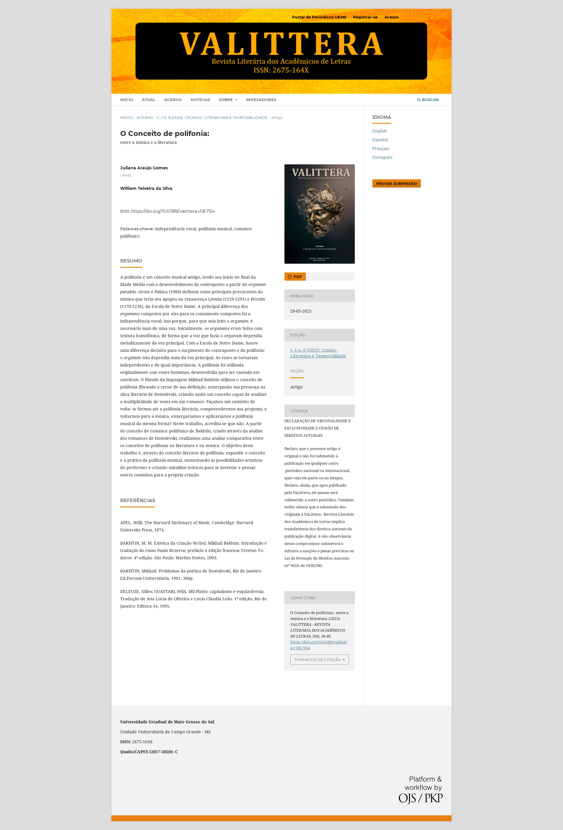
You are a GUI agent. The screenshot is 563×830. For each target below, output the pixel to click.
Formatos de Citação (317, 659)
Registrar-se (365, 17)
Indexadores (261, 99)
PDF (297, 276)
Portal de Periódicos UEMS (319, 17)
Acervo (173, 99)
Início (126, 99)
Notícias (200, 99)
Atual (148, 99)
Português (382, 157)
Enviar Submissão (396, 183)
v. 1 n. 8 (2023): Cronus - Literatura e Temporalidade (212, 117)
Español (380, 139)
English (379, 131)
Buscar (430, 99)
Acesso (391, 17)
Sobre (226, 99)
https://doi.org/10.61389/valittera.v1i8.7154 (173, 211)
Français (380, 148)
